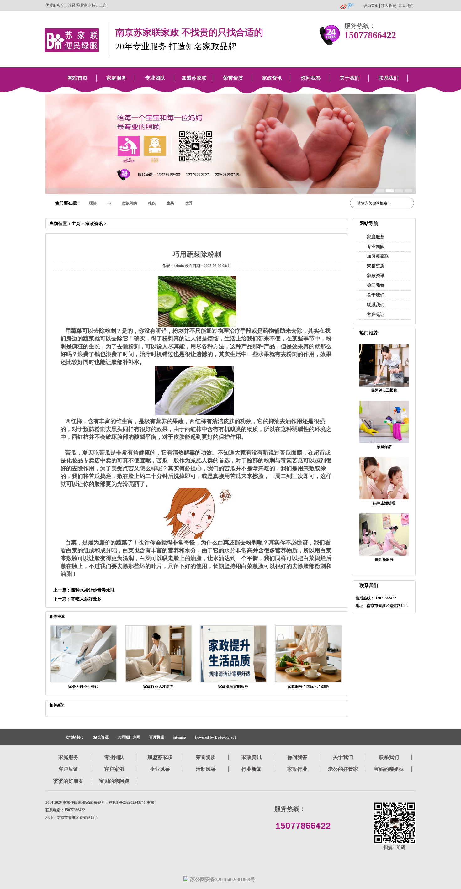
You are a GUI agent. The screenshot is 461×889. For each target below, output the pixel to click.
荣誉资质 (233, 78)
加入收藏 (388, 6)
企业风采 (160, 769)
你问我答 (311, 78)
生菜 (170, 203)
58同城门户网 (129, 737)
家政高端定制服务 (233, 686)
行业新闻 (251, 769)
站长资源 (101, 737)
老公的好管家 (343, 769)
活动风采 (206, 769)
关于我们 (350, 78)
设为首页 (371, 6)
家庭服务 (116, 78)
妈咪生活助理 (384, 503)
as (109, 203)
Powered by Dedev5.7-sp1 (215, 737)
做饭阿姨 (129, 203)
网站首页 (77, 78)
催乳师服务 (384, 559)
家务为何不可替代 (83, 686)
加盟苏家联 (194, 78)
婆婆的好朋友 (68, 781)
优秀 (189, 203)
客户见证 (375, 314)
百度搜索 (156, 737)
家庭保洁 (384, 446)
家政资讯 (272, 78)
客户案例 (114, 769)
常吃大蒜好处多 (86, 599)
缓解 (93, 203)
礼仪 (152, 203)
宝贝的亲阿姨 (114, 781)
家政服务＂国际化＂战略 (308, 686)
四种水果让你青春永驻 (93, 590)
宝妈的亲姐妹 (389, 769)
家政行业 (297, 769)
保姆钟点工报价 (384, 390)
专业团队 (155, 78)
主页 (76, 223)
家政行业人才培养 (158, 686)
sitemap (179, 737)
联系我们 (406, 6)
